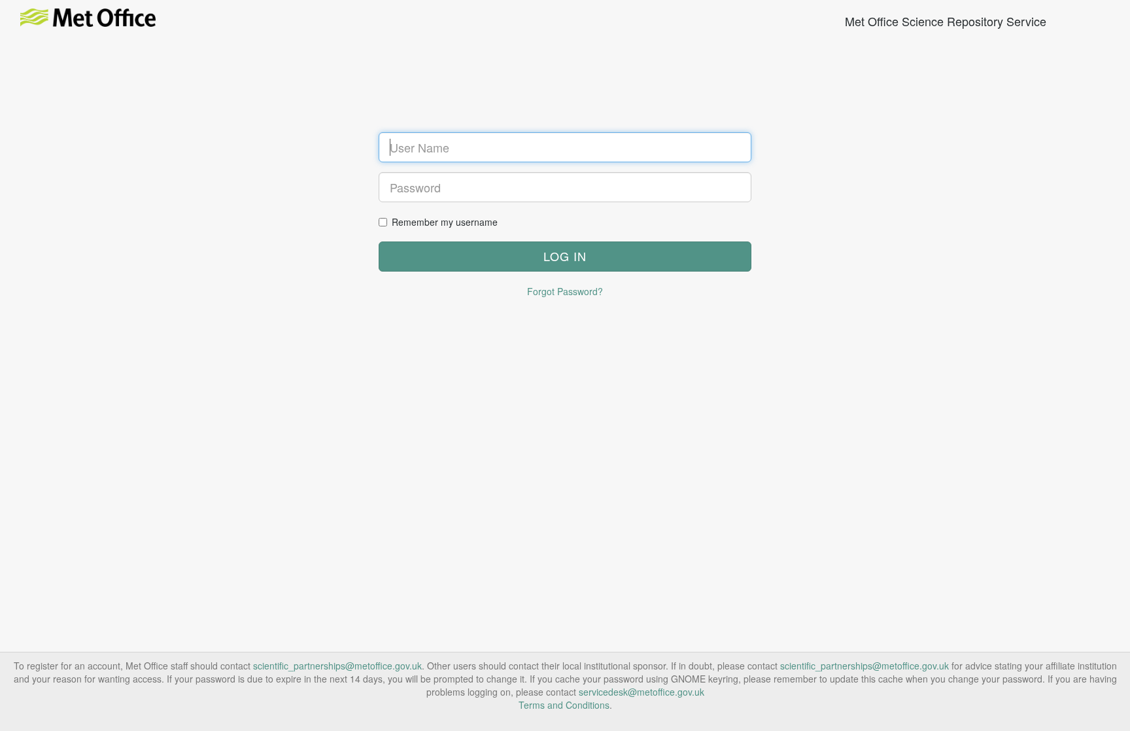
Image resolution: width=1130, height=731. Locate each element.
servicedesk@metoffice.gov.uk (641, 691)
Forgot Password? (565, 291)
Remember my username (445, 221)
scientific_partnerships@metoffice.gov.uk (337, 665)
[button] (565, 256)
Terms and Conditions (564, 704)
